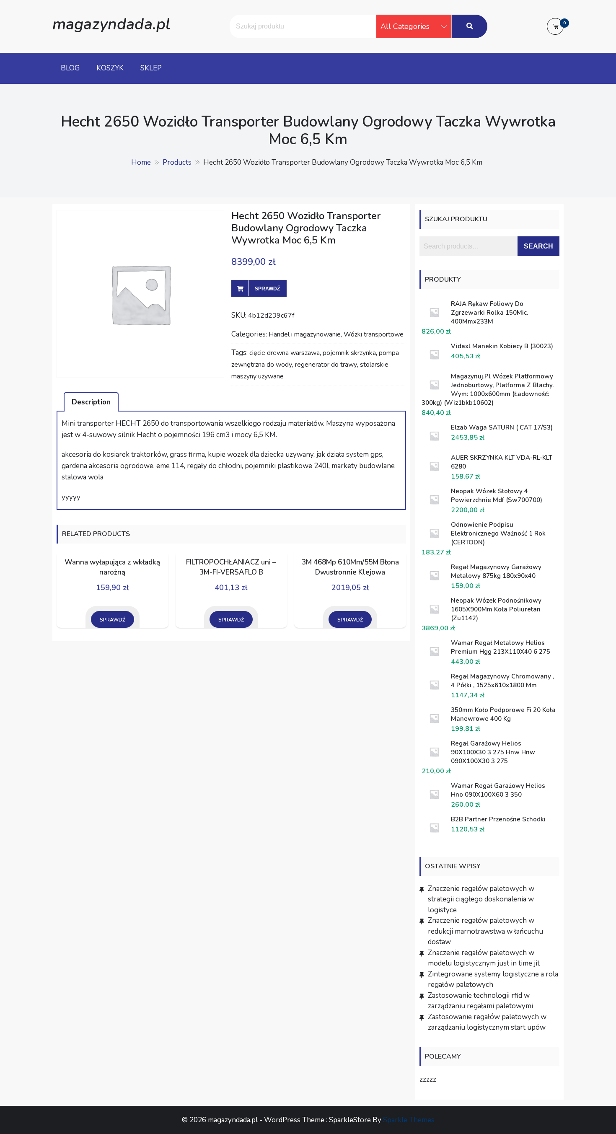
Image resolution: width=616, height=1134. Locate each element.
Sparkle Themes (409, 1120)
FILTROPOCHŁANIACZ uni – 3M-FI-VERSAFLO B (231, 567)
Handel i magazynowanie (305, 334)
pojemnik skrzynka (349, 352)
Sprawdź (267, 289)
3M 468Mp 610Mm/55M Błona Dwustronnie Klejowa (350, 567)
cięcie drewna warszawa (284, 352)
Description (91, 402)
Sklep (151, 68)
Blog (70, 68)
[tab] (91, 402)
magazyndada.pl (111, 24)
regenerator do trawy (326, 364)
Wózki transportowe (374, 334)
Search (538, 246)
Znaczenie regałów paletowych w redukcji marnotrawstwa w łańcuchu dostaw (485, 931)
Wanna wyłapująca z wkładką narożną (112, 567)
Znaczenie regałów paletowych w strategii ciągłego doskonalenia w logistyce (481, 899)
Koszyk (110, 68)
